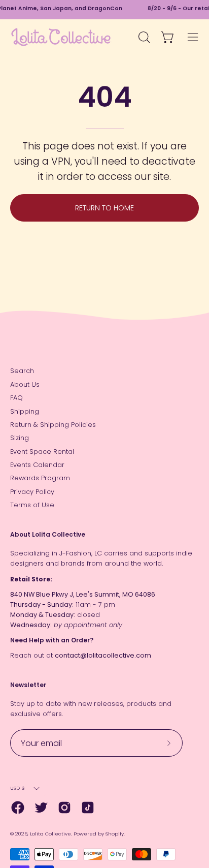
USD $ (17, 788)
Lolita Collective (50, 833)
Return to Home (104, 208)
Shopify (115, 833)
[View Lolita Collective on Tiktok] (87, 807)
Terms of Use (32, 505)
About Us (25, 384)
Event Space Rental (42, 451)
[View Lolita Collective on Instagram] (64, 807)
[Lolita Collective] (61, 37)
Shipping (24, 411)
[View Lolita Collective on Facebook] (17, 807)
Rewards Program (40, 478)
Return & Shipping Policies (53, 424)
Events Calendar (37, 464)
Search (22, 370)
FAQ (16, 397)
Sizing (19, 437)
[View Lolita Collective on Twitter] (41, 807)
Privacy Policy (32, 491)
